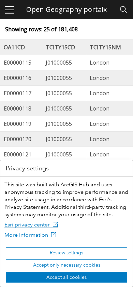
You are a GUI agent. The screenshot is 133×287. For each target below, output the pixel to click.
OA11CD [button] (14, 47)
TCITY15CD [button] (60, 47)
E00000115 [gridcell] (17, 62)
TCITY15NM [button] (105, 47)
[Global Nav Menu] (9, 9)
